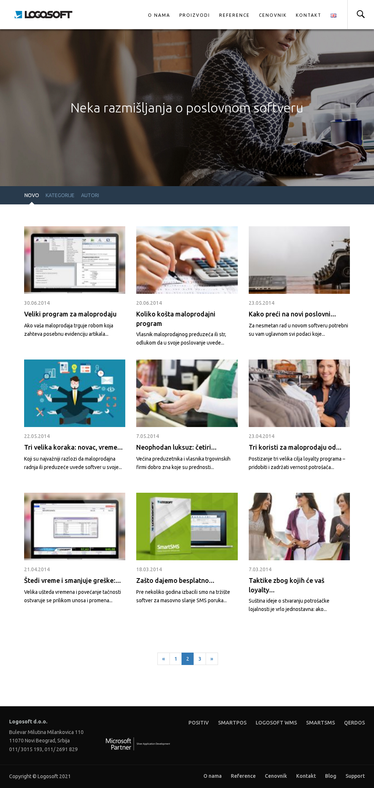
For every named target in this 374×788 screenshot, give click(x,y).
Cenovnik (273, 15)
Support (355, 776)
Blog (330, 776)
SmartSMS (320, 723)
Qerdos (354, 723)
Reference (234, 15)
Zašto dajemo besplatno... (175, 580)
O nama (159, 15)
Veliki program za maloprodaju (70, 314)
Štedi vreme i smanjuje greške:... (72, 580)
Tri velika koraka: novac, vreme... (73, 447)
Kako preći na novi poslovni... (292, 314)
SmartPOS (232, 723)
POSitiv (198, 723)
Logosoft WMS (276, 723)
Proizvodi (194, 15)
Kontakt (308, 15)
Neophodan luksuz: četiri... (176, 447)
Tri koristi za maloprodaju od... (295, 447)
